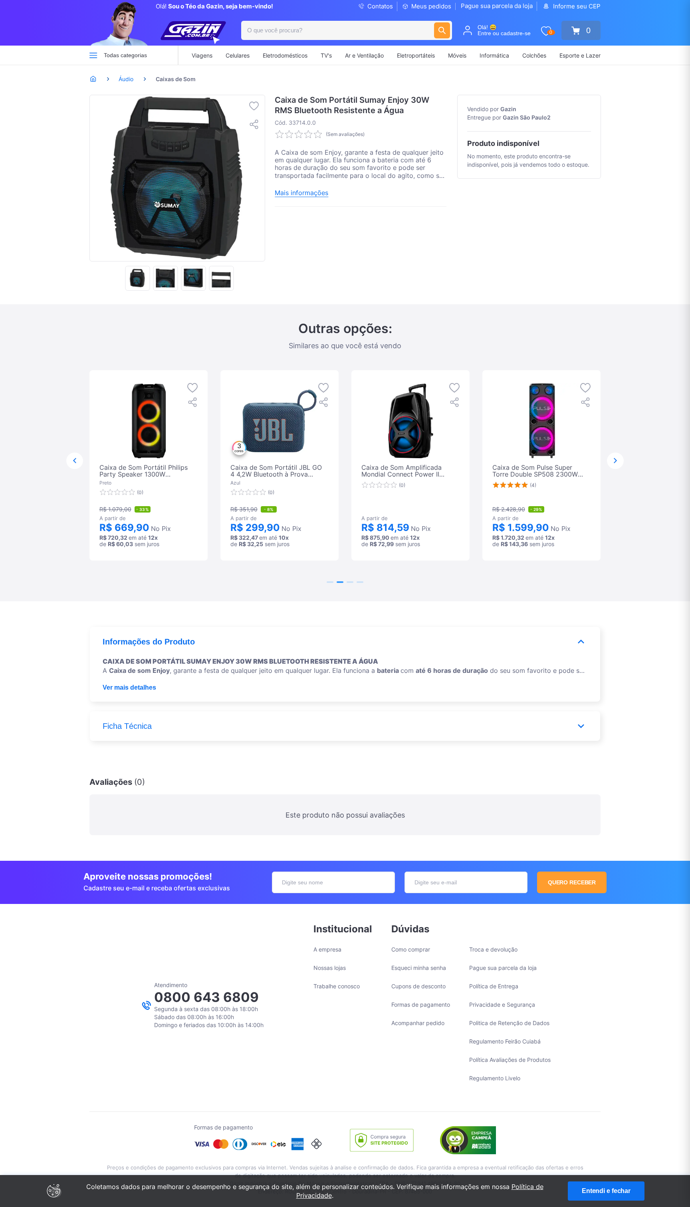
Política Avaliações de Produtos (510, 1059)
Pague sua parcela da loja (497, 6)
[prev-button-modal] (74, 461)
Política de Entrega (493, 986)
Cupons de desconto (418, 986)
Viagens (202, 55)
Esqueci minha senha (418, 967)
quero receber (572, 882)
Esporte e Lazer (580, 55)
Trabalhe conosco (336, 986)
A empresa (327, 949)
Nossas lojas (329, 967)
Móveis (457, 55)
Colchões (534, 55)
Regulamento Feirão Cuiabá (505, 1041)
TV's (326, 55)
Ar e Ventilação (364, 55)
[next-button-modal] (615, 461)
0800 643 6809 (206, 997)
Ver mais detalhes (129, 687)
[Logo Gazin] (193, 32)
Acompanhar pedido (417, 1022)
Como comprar (410, 949)
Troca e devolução (493, 949)
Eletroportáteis (416, 55)
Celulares (238, 55)
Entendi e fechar (606, 1190)
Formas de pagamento (420, 1004)
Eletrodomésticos (285, 55)
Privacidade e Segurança (502, 1004)
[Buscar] (442, 30)
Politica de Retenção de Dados (509, 1022)
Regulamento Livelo (494, 1078)
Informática (494, 55)
